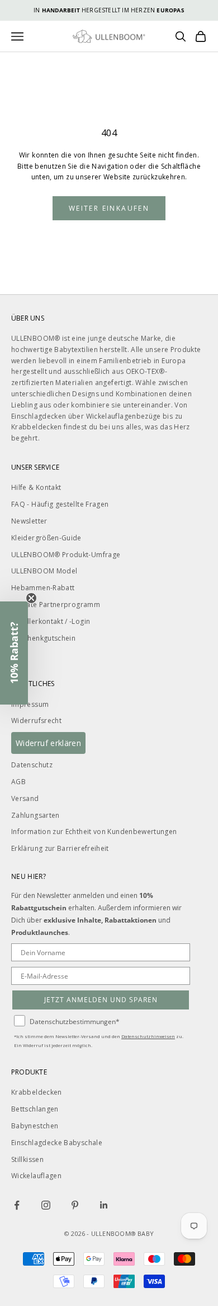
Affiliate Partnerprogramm (55, 604)
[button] (14, 653)
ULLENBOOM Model (44, 571)
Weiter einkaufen (109, 208)
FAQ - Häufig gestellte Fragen (59, 504)
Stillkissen (27, 1159)
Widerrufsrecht (36, 720)
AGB (18, 781)
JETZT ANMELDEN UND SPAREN (101, 999)
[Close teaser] (31, 598)
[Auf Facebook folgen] (16, 1205)
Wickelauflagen (36, 1175)
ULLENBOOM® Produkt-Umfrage (65, 554)
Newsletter (29, 521)
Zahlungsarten (35, 815)
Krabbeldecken (36, 1092)
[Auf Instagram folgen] (45, 1205)
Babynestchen (34, 1126)
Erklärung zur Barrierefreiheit (60, 848)
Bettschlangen (35, 1109)
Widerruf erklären (48, 743)
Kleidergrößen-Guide (46, 538)
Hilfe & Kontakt (36, 487)
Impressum (30, 704)
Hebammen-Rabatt (42, 587)
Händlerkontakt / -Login (50, 621)
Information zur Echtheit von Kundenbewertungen (94, 831)
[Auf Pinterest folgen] (74, 1205)
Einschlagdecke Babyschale (56, 1142)
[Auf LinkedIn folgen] (104, 1205)
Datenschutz (32, 765)
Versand (25, 798)
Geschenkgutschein (43, 638)
